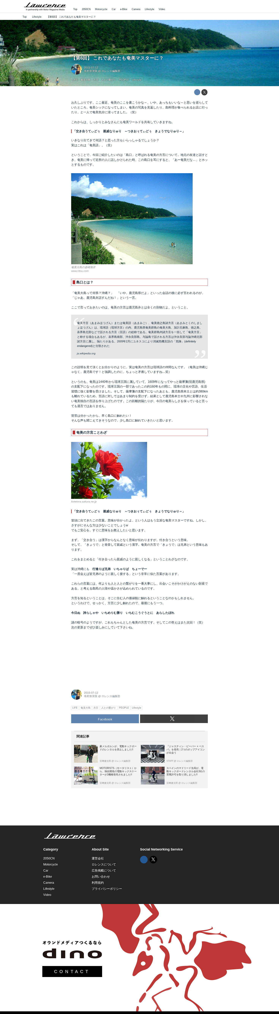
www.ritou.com (80, 270)
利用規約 (98, 882)
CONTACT (72, 971)
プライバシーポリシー (107, 888)
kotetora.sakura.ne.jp (84, 501)
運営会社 (98, 858)
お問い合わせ (101, 876)
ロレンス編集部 (111, 70)
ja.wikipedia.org (86, 353)
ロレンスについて (104, 864)
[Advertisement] (99, 658)
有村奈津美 (90, 70)
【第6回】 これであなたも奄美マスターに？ (117, 58)
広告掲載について (104, 870)
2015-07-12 (91, 67)
